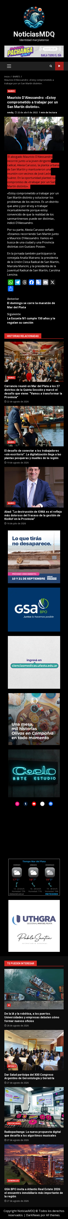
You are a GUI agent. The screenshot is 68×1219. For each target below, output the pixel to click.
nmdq (10, 112)
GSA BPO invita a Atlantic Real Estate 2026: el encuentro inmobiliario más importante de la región (34, 1164)
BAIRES (11, 91)
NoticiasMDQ (34, 34)
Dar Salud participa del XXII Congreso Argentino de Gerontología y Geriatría (34, 1050)
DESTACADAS (14, 1123)
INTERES (12, 1066)
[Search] (51, 66)
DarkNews (33, 1215)
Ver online (59, 66)
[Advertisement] (34, 51)
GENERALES (13, 1180)
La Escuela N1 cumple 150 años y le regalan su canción (31, 318)
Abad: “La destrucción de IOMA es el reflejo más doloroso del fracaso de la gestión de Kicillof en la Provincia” (34, 487)
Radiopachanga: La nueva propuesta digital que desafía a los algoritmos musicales (34, 1107)
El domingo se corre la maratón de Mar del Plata (31, 303)
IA (9, 1005)
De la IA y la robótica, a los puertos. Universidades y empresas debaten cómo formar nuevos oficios (34, 989)
